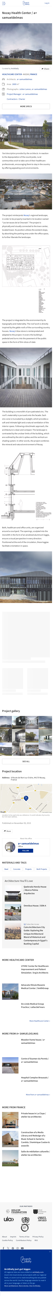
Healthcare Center (12, 74)
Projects (28, 869)
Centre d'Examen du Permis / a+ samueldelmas (35, 1060)
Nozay (26, 215)
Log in (47, 3)
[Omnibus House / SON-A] (13, 912)
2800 (14, 84)
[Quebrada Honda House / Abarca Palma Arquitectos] (13, 893)
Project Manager (14, 94)
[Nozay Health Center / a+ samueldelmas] (18, 722)
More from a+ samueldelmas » (38, 1095)
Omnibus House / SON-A (35, 905)
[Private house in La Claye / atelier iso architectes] (10, 1120)
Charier (22, 99)
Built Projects (42, 869)
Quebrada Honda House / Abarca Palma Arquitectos (35, 890)
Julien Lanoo (25, 89)
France (33, 74)
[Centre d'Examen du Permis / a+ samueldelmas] (10, 1065)
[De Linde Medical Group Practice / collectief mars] (10, 1010)
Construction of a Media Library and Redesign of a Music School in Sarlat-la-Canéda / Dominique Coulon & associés (35, 1139)
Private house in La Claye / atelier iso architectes (33, 1115)
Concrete (16, 869)
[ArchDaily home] (26, 3)
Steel (6, 869)
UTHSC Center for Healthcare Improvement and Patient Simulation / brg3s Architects (35, 969)
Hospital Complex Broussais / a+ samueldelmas (34, 1079)
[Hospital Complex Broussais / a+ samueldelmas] (10, 1084)
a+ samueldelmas (24, 79)
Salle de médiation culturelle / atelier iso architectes (35, 1153)
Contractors (12, 99)
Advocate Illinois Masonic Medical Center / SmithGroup (35, 986)
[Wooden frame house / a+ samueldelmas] (10, 1046)
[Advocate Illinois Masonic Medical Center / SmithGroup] (10, 991)
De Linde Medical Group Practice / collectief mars (33, 1005)
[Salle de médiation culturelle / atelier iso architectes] (10, 1158)
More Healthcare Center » (39, 1021)
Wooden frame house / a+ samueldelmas (33, 1041)
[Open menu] (3, 3)
